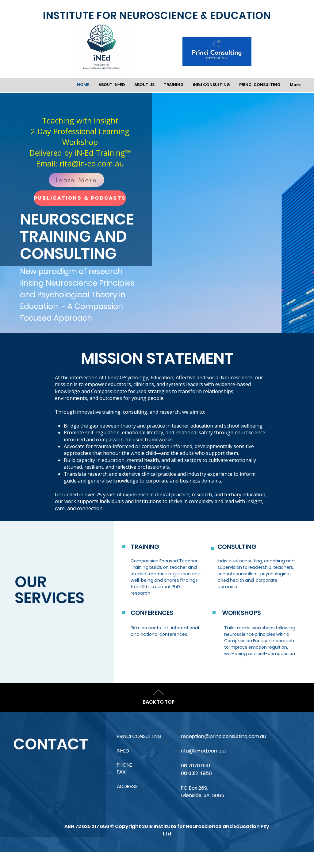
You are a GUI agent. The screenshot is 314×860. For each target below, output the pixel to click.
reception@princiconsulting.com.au (223, 736)
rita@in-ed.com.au (91, 163)
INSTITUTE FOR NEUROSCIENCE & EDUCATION (157, 15)
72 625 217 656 (92, 826)
